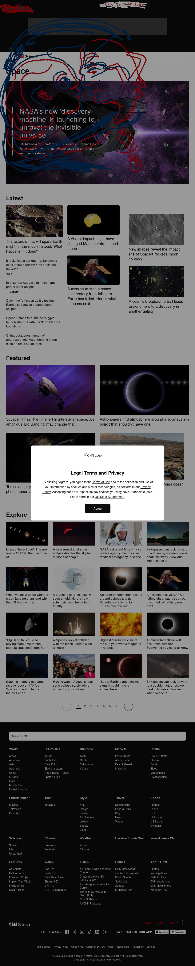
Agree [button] (98, 508)
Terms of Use (101, 482)
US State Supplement (109, 496)
